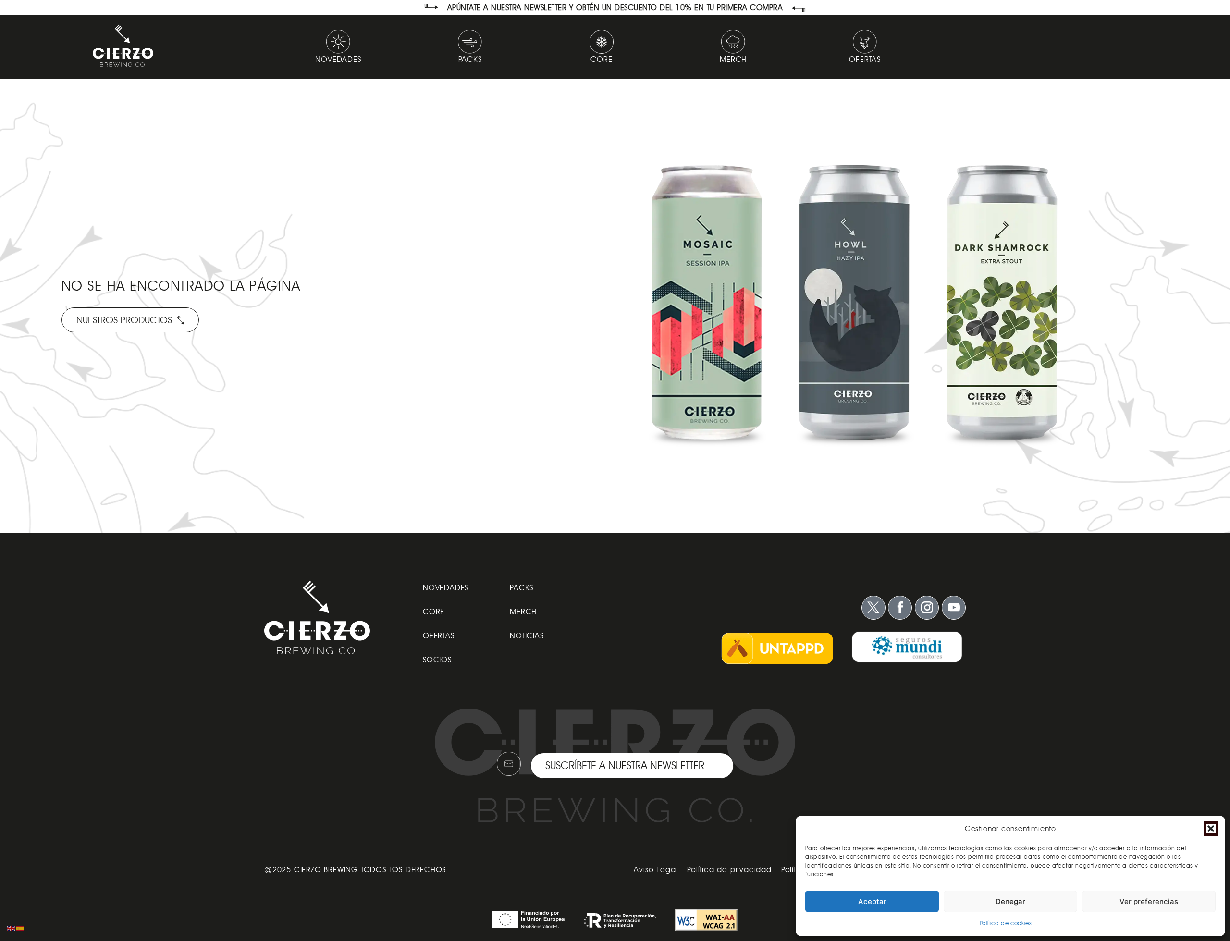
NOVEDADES (445, 587)
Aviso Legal (655, 869)
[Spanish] (20, 927)
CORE (433, 611)
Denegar (1010, 901)
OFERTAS (439, 635)
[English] (11, 927)
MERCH (523, 611)
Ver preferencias (1148, 901)
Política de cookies (1006, 923)
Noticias (526, 635)
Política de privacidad (729, 869)
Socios (437, 659)
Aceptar (872, 901)
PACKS (521, 587)
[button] (1211, 828)
